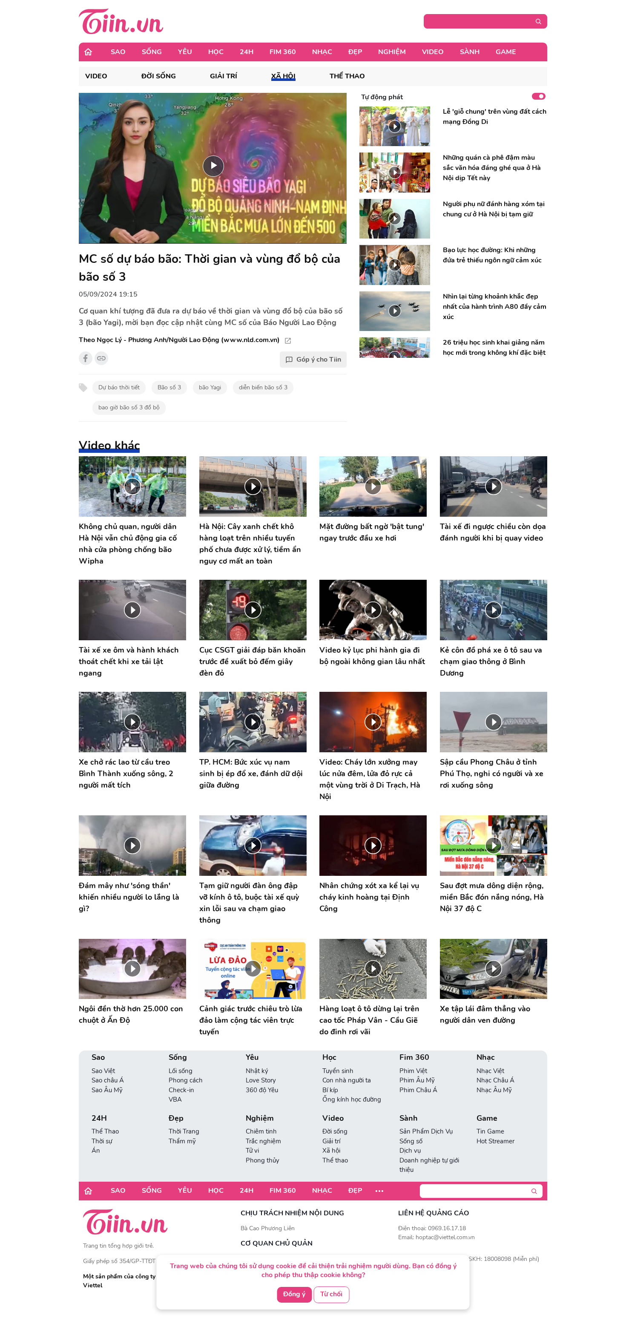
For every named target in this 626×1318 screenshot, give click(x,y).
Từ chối (331, 1294)
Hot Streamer (495, 1141)
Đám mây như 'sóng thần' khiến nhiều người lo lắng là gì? (129, 897)
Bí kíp (330, 1090)
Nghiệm (392, 52)
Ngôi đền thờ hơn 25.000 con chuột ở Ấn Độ (131, 1014)
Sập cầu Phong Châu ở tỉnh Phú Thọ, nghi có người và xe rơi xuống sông (491, 773)
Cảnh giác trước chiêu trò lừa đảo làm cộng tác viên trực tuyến (250, 1020)
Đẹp (355, 52)
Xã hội (283, 76)
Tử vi (252, 1150)
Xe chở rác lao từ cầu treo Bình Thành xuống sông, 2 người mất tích (126, 773)
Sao (118, 52)
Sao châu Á (108, 1080)
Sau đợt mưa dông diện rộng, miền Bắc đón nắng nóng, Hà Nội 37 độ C (492, 897)
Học (216, 52)
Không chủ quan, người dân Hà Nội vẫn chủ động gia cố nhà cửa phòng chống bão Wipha (128, 543)
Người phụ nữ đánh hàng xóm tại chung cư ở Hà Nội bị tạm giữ (494, 209)
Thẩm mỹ (182, 1141)
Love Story (261, 1080)
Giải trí (223, 76)
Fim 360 (283, 52)
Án (96, 1150)
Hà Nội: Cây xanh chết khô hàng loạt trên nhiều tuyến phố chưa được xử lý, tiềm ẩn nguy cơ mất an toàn (250, 543)
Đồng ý (294, 1294)
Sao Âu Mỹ (107, 1090)
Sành (470, 52)
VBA (175, 1099)
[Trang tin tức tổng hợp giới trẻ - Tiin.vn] (121, 21)
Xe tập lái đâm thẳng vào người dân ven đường (485, 1014)
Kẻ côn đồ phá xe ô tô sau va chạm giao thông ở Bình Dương (491, 661)
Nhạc (322, 52)
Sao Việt (103, 1071)
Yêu (185, 52)
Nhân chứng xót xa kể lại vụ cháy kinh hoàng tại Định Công (369, 897)
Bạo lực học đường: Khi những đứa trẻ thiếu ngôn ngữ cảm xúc (492, 255)
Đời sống (158, 76)
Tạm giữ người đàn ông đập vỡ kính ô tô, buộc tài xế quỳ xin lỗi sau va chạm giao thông (249, 903)
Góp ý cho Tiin (318, 359)
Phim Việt (413, 1071)
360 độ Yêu (262, 1090)
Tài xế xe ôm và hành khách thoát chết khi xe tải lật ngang (129, 661)
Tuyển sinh (337, 1071)
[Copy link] (101, 358)
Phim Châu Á (418, 1090)
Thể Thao (105, 1131)
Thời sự (102, 1141)
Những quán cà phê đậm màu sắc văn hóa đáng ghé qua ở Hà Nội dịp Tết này (492, 168)
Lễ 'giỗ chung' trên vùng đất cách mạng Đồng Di (494, 117)
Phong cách (186, 1080)
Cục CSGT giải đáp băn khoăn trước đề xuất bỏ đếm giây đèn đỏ (252, 661)
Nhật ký (257, 1071)
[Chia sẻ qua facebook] (85, 358)
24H (246, 52)
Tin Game (490, 1131)
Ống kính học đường (351, 1099)
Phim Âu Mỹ (417, 1080)
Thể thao (347, 76)
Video (433, 52)
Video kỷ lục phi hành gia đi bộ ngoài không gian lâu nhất (372, 656)
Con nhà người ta (346, 1080)
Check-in (181, 1090)
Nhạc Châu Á (495, 1080)
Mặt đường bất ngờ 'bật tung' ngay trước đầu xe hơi (371, 532)
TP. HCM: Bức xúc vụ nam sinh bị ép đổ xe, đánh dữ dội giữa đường (251, 773)
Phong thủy (262, 1160)
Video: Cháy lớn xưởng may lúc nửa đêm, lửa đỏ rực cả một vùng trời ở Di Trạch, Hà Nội (369, 779)
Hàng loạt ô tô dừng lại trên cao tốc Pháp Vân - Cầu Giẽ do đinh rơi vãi (369, 1020)
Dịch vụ (410, 1150)
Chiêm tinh (261, 1131)
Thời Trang (184, 1131)
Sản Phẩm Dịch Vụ (426, 1131)
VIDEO (96, 76)
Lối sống (180, 1071)
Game (506, 52)
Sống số (410, 1141)
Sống (152, 52)
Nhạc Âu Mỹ (494, 1090)
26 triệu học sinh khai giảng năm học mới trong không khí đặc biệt (494, 347)
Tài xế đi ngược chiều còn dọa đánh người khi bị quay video (493, 532)
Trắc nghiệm (263, 1141)
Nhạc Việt (490, 1071)
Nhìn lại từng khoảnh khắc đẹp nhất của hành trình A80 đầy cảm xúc (494, 307)
